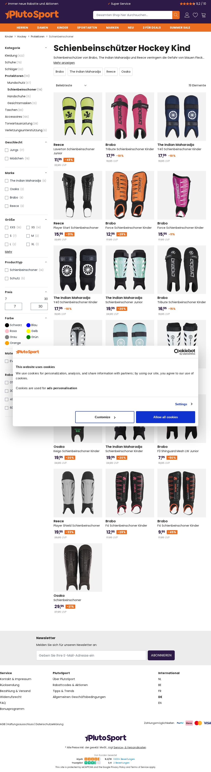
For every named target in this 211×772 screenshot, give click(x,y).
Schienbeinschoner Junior (124, 300)
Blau (34, 325)
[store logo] (32, 15)
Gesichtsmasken (22, 103)
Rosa (13, 331)
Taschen (14, 110)
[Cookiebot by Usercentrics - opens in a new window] (177, 352)
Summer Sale (180, 28)
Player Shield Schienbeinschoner (77, 523)
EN (160, 703)
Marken (112, 28)
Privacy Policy (118, 767)
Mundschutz (19, 83)
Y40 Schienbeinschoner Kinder (179, 147)
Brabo (14, 197)
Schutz (15, 278)
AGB (2, 724)
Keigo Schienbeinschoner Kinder (77, 449)
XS (33, 227)
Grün (34, 337)
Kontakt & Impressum (15, 679)
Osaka (14, 189)
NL (159, 679)
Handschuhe (19, 96)
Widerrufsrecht (11, 697)
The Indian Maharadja (25, 181)
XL (32, 244)
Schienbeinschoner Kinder (124, 449)
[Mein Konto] (187, 15)
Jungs (14, 150)
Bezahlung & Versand (15, 691)
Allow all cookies (165, 417)
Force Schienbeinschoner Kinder (129, 225)
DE (160, 697)
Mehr (8, 252)
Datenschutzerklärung (49, 724)
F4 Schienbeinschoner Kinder (126, 523)
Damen (42, 28)
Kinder (62, 28)
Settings (181, 404)
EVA (12, 361)
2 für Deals (152, 28)
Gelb (34, 331)
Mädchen (16, 158)
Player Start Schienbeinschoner (76, 225)
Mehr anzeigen (64, 63)
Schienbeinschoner (61, 36)
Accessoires (17, 117)
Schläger (14, 69)
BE (159, 685)
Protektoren (38, 36)
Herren (22, 28)
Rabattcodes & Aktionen (70, 685)
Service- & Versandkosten (130, 747)
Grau (13, 337)
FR (159, 691)
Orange (15, 343)
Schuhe (13, 62)
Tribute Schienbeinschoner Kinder (130, 147)
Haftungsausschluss (20, 724)
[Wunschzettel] (195, 15)
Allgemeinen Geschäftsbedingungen (79, 697)
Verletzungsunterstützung (26, 130)
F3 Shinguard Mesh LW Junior (178, 449)
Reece (14, 206)
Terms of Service (140, 767)
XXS (12, 227)
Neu (131, 28)
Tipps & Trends (63, 691)
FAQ (3, 703)
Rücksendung (9, 685)
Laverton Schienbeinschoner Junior (74, 149)
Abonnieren (161, 655)
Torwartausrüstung (21, 123)
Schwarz (16, 325)
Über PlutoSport (64, 679)
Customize (102, 417)
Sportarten (87, 28)
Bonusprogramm (12, 709)
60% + (14, 408)
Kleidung (14, 55)
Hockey (21, 36)
